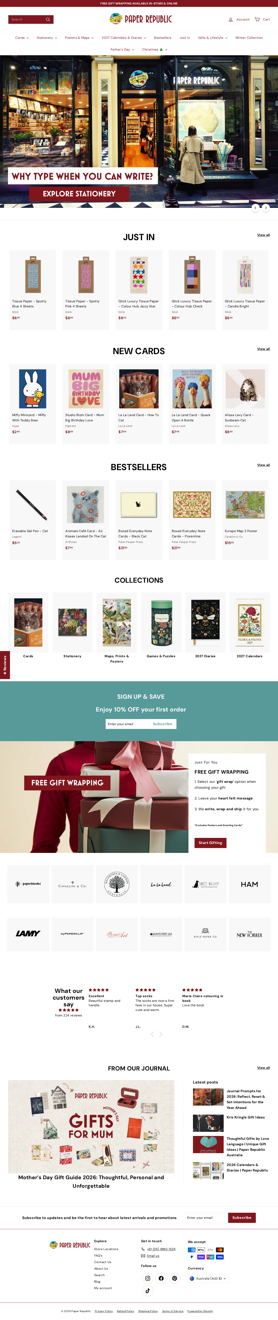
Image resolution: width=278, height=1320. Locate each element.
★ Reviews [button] (4, 665)
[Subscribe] (124, 674)
